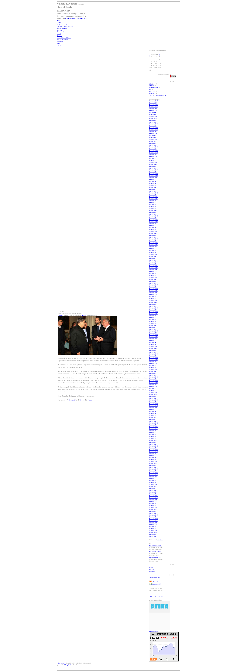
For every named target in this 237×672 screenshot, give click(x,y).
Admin (61, 315)
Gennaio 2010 (153, 155)
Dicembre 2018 (153, 360)
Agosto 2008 (152, 122)
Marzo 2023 (152, 457)
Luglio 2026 (152, 534)
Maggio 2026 (153, 530)
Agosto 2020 (152, 398)
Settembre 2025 (153, 515)
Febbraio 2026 (153, 524)
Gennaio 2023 (153, 454)
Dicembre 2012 (153, 222)
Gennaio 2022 (153, 431)
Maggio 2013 (153, 231)
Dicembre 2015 (153, 291)
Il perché (151, 569)
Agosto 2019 (152, 375)
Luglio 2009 (152, 143)
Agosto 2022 (152, 444)
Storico (82, 400)
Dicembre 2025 (153, 521)
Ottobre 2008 (152, 126)
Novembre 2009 (153, 151)
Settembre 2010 (153, 170)
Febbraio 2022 (153, 432)
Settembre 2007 (153, 101)
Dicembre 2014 (153, 268)
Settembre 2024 (153, 492)
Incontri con (60, 41)
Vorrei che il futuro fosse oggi (65, 26)
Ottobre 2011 (152, 195)
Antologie (59, 30)
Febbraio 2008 (153, 110)
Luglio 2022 (152, 442)
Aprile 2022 (152, 436)
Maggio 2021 (153, 415)
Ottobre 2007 (152, 103)
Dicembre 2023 (153, 475)
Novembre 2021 (153, 427)
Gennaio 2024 (153, 477)
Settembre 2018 (153, 354)
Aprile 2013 (152, 229)
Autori (151, 567)
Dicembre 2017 (153, 337)
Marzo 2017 (152, 319)
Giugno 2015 (152, 279)
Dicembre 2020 (153, 406)
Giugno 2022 (152, 440)
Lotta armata (152, 91)
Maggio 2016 (153, 300)
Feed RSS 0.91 (156, 581)
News (58, 43)
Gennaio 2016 (153, 293)
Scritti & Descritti (62, 24)
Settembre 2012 (153, 216)
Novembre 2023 (153, 473)
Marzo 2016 (152, 296)
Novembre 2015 (153, 289)
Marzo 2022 (152, 434)
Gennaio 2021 (153, 408)
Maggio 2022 (153, 438)
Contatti (59, 45)
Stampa (89, 400)
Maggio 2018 (153, 346)
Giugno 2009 (152, 141)
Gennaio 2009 (153, 132)
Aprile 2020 (152, 390)
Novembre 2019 (153, 381)
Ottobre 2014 (152, 264)
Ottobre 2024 (152, 494)
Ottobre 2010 (152, 172)
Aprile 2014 (152, 252)
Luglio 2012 (152, 212)
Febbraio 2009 (153, 133)
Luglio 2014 (152, 258)
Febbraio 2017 (153, 317)
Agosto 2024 (152, 490)
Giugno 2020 (152, 394)
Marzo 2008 (152, 112)
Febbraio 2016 (153, 294)
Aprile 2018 (152, 344)
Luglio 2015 (152, 281)
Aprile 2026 (152, 528)
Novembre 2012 (153, 220)
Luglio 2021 (152, 419)
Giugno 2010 (152, 164)
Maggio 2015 (153, 277)
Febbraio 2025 (153, 501)
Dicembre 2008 (153, 130)
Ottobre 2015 (152, 287)
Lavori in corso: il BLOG (64, 38)
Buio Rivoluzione (62, 28)
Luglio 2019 (152, 373)
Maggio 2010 (153, 162)
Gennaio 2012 (153, 201)
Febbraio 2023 (153, 455)
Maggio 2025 (153, 507)
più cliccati (160, 540)
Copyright (152, 571)
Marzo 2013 (152, 227)
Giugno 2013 (152, 233)
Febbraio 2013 (153, 225)
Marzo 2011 (152, 181)
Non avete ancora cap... (155, 546)
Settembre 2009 (153, 147)
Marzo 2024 (152, 480)
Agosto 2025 (152, 513)
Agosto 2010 (152, 168)
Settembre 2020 (153, 400)
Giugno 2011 (152, 187)
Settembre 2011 (153, 193)
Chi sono (59, 22)
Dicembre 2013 (153, 245)
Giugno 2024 (152, 486)
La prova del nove (154, 631)
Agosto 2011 (152, 191)
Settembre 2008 (153, 124)
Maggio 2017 (153, 323)
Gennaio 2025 (153, 500)
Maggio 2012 (153, 208)
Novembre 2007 (153, 105)
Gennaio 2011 (153, 178)
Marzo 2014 (152, 250)
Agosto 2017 (152, 329)
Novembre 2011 (153, 197)
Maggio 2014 (153, 254)
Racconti (59, 36)
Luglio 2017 (152, 327)
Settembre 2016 (153, 308)
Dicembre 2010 (153, 176)
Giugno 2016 (152, 302)
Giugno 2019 (152, 371)
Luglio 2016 (152, 304)
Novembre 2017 (153, 335)
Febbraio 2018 (153, 340)
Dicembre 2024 (153, 498)
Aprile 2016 (152, 298)
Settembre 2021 (153, 423)
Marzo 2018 (152, 342)
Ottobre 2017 (152, 333)
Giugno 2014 (152, 256)
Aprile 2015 (152, 275)
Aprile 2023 (152, 459)
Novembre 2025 (153, 519)
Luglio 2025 (152, 511)
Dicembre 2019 (153, 383)
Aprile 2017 (152, 321)
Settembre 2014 (153, 262)
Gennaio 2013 (153, 224)
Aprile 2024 (152, 482)
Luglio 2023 (152, 465)
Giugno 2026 (152, 532)
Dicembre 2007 (153, 107)
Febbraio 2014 (153, 248)
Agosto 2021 (152, 421)
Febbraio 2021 (153, 409)
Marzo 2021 (152, 411)
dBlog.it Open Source (155, 577)
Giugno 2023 (152, 463)
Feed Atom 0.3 (156, 584)
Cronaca (151, 86)
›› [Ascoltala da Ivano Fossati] (76, 18)
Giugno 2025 (152, 509)
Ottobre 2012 (152, 218)
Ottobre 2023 (152, 471)
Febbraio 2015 (153, 271)
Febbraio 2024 (153, 478)
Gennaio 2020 (153, 385)
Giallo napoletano (62, 32)
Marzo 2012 (152, 204)
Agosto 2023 (152, 467)
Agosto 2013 (152, 237)
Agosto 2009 (152, 145)
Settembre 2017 (153, 331)
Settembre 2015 (153, 285)
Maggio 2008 (153, 116)
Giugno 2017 (152, 325)
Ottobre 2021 (152, 425)
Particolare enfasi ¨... (155, 557)
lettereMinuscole (153, 87)
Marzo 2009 (152, 135)
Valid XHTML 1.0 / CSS (156, 596)
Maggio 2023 (153, 461)
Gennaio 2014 (153, 247)
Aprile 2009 (152, 137)
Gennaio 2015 (153, 270)
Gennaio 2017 (153, 316)
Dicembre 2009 (153, 153)
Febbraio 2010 (153, 156)
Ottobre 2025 (152, 517)
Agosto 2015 (152, 283)
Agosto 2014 (152, 260)
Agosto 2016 (152, 306)
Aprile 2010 (152, 160)
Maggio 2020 (153, 392)
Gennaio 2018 (153, 339)
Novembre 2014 (153, 266)
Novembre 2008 (153, 128)
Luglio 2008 (152, 120)
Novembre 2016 (153, 312)
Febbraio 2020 (153, 386)
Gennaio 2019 (153, 362)
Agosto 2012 (152, 214)
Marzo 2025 (152, 503)
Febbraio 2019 (153, 363)
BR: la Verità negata (62, 40)
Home (58, 20)
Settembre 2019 (153, 377)
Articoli (59, 34)
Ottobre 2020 (152, 402)
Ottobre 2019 (152, 379)
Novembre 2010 (153, 174)
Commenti (71, 400)
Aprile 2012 (152, 206)
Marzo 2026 (152, 526)
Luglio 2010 (152, 166)
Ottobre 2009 (152, 149)
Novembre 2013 (153, 243)
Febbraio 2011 (153, 179)
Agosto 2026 (152, 536)
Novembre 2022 (153, 450)
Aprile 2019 (152, 367)
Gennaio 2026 (153, 523)
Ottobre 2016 (152, 310)
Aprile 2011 (152, 183)
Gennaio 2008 (153, 109)
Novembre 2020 (153, 404)
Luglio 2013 (152, 235)
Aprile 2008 (152, 114)
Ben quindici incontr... (155, 551)
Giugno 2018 (152, 348)
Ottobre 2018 (152, 356)
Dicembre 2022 (153, 452)
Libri (150, 89)
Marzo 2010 (152, 158)
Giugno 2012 (152, 210)
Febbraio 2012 (153, 202)
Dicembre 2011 (153, 199)
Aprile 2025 (152, 505)
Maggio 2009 (153, 139)
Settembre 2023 (153, 469)
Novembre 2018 (153, 358)
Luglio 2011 (152, 189)
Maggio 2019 (153, 369)
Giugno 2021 (152, 417)
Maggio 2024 (153, 484)
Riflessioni (152, 93)
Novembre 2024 (153, 496)
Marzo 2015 (152, 273)
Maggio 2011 (153, 185)
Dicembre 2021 (153, 429)
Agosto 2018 (152, 352)
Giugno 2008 (152, 118)
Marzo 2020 (152, 388)
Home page (61, 663)
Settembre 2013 (153, 239)
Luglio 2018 (152, 350)
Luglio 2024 (152, 488)
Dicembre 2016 (153, 314)
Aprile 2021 (152, 413)
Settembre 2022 (153, 446)
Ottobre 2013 (152, 241)
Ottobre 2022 (152, 448)
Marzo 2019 (152, 365)
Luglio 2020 (152, 396)
